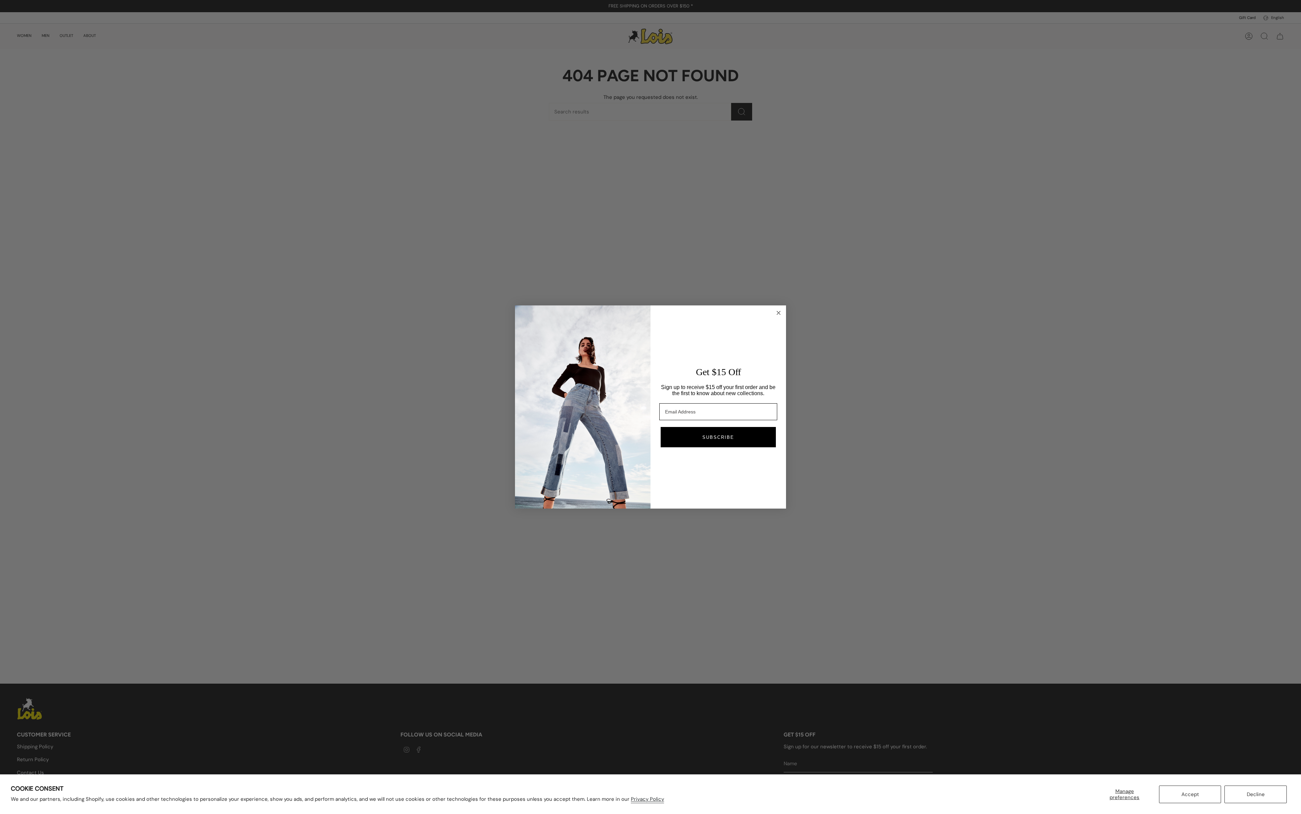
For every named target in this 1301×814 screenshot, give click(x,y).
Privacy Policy (647, 799)
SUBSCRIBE (718, 437)
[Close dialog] (779, 313)
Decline (1256, 794)
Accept (1190, 794)
